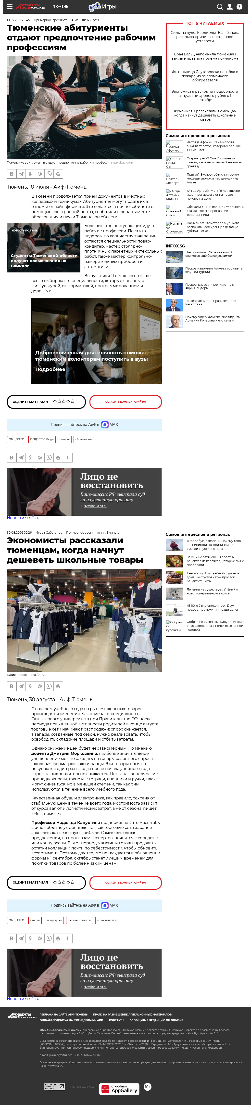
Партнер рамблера (82, 1086)
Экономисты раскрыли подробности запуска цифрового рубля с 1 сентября (205, 96)
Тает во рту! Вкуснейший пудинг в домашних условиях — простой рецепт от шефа (213, 577)
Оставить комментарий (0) (125, 401)
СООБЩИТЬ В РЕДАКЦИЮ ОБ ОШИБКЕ (156, 1020)
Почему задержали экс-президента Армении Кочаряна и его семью (212, 318)
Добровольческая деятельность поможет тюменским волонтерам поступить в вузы (91, 356)
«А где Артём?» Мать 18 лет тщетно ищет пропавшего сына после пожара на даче (213, 194)
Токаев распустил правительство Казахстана (210, 302)
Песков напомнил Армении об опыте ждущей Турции (213, 270)
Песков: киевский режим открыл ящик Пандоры (210, 286)
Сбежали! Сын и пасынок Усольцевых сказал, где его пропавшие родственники (215, 211)
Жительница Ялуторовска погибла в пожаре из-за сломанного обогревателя (205, 76)
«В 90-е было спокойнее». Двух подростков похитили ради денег (212, 607)
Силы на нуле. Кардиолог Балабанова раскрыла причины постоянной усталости (205, 37)
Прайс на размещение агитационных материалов (132, 1014)
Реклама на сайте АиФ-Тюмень (64, 1014)
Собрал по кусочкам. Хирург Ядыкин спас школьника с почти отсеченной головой (215, 625)
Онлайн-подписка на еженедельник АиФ (71, 1020)
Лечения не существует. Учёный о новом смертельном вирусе (212, 591)
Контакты (116, 1020)
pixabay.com (123, 162)
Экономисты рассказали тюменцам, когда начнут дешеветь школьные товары (205, 115)
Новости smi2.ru (23, 517)
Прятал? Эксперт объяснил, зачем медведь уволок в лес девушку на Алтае (213, 178)
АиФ (41, 675)
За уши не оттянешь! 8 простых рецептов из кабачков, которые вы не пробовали (215, 561)
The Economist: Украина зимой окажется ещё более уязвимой (208, 254)
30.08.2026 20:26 (19, 532)
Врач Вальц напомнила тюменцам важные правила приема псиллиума (205, 56)
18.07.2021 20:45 (18, 20)
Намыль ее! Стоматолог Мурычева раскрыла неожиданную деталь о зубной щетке (213, 227)
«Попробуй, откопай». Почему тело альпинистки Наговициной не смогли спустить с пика (214, 545)
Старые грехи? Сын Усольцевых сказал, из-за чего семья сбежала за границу (214, 162)
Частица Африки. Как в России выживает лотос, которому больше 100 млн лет (214, 146)
